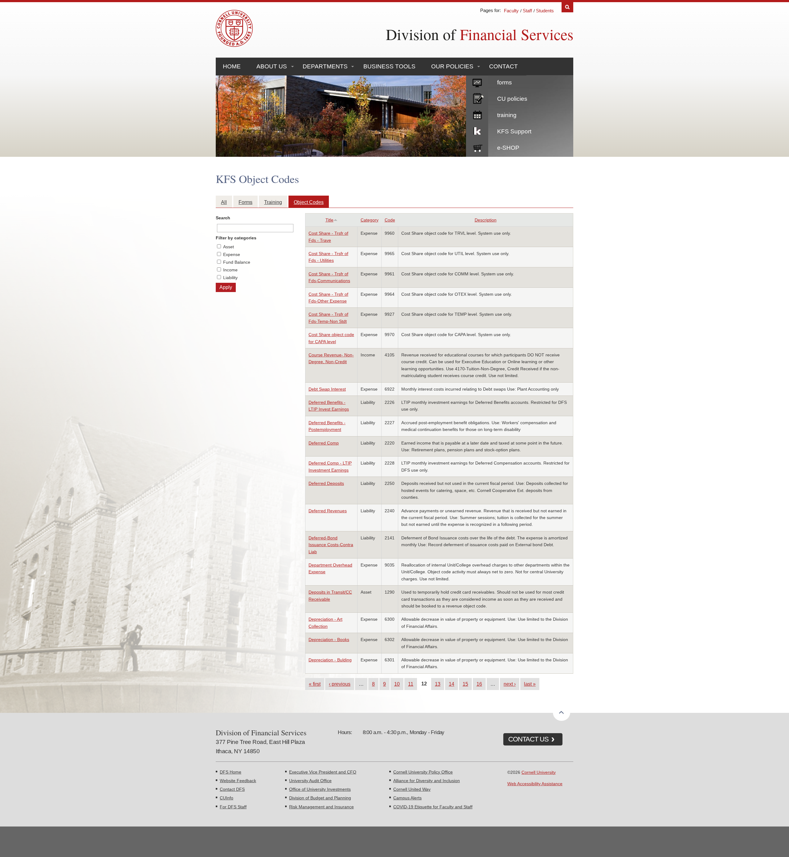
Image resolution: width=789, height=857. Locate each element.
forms (504, 82)
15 (465, 684)
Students (545, 10)
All (224, 202)
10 (397, 684)
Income (230, 269)
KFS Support (514, 131)
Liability (230, 277)
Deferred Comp (324, 443)
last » (530, 684)
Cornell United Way (412, 789)
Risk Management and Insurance (321, 806)
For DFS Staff (233, 806)
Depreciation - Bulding (330, 659)
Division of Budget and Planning (320, 797)
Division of (479, 34)
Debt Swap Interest (327, 389)
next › (510, 684)
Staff (527, 10)
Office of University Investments (320, 789)
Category (369, 219)
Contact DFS (232, 789)
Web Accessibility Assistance (534, 783)
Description (486, 219)
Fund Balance (236, 262)
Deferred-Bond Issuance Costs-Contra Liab (331, 544)
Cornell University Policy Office (423, 772)
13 (437, 684)
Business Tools (389, 66)
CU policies (512, 98)
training (507, 115)
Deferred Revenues (328, 510)
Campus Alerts (407, 797)
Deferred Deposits (326, 483)
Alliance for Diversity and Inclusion (426, 780)
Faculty (511, 10)
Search (567, 7)
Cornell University (538, 772)
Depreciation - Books (329, 639)
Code (390, 219)
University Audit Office (310, 780)
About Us (271, 66)
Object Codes (309, 202)
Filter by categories (236, 237)
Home (232, 66)
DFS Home (230, 772)
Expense (231, 254)
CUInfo (226, 797)
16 (479, 684)
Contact (503, 66)
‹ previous (339, 684)
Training (273, 202)
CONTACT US (528, 739)
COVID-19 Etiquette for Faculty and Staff (432, 806)
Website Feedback (238, 780)
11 (410, 684)
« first (315, 684)
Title (329, 219)
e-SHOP (508, 147)
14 (451, 684)
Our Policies (452, 66)
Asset (228, 246)
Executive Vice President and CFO (322, 772)
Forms (245, 202)
